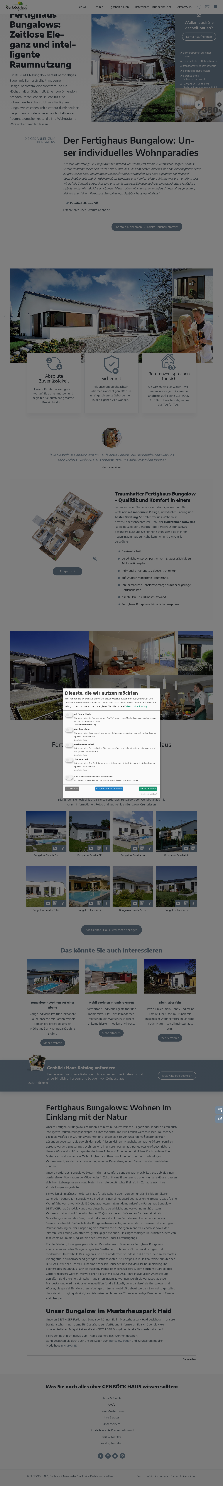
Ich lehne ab (72, 788)
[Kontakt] (219, 1119)
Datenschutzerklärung (135, 706)
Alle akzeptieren (148, 788)
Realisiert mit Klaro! (149, 794)
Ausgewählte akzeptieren (109, 788)
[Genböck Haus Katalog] (219, 1110)
